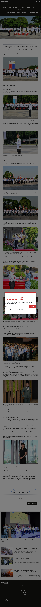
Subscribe (32, 306)
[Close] (35, 294)
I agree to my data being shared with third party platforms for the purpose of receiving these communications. (21, 312)
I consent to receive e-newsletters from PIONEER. (16, 309)
